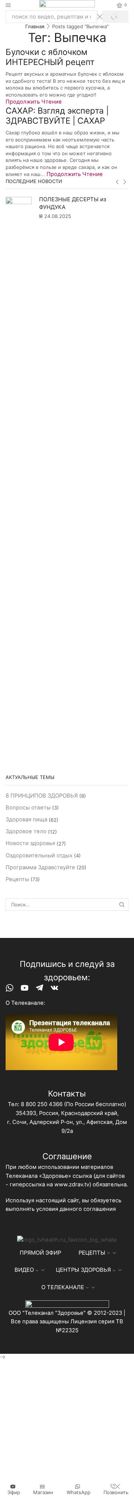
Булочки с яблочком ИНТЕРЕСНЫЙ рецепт (50, 57)
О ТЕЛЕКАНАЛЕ (62, 1287)
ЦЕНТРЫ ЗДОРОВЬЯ (83, 1270)
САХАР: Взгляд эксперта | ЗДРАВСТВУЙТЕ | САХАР (57, 115)
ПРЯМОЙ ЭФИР (40, 1252)
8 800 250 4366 (42, 1104)
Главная (34, 26)
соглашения (99, 1209)
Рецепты (17, 879)
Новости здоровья (30, 843)
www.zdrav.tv (71, 1184)
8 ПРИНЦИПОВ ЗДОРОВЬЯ (42, 795)
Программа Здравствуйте (40, 867)
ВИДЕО (24, 1270)
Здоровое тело (26, 831)
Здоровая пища (26, 819)
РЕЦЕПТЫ (92, 1252)
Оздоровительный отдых (39, 855)
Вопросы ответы (28, 807)
